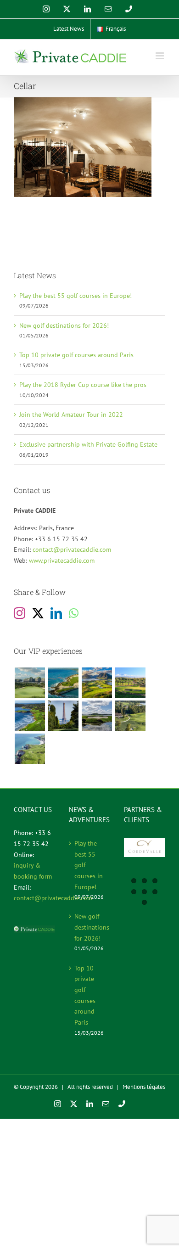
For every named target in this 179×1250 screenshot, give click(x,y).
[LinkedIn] (56, 613)
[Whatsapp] (73, 613)
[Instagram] (19, 613)
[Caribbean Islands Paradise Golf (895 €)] (63, 682)
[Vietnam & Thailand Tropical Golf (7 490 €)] (29, 682)
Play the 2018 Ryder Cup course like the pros (82, 385)
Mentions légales (144, 1087)
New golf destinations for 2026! (64, 325)
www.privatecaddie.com (62, 560)
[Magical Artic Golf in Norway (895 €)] (96, 682)
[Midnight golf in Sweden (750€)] (96, 715)
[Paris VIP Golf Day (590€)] (63, 715)
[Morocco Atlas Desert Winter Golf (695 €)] (130, 682)
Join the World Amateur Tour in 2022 (71, 414)
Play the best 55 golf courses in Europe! (75, 295)
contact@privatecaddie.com (72, 549)
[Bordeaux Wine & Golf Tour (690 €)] (130, 715)
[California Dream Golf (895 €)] (29, 715)
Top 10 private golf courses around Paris (76, 355)
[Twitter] (38, 613)
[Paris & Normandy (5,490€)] (29, 748)
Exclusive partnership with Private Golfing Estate (88, 444)
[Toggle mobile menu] (160, 56)
